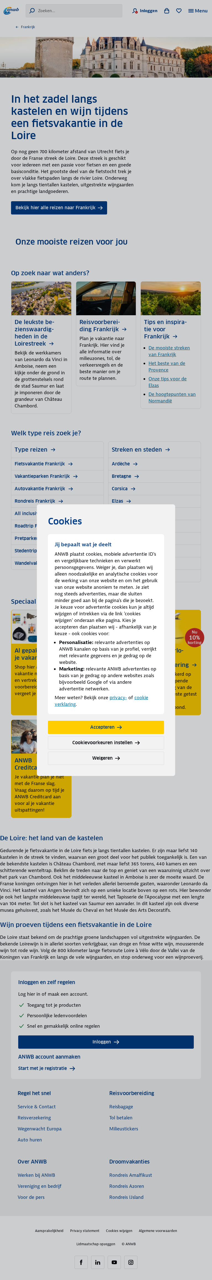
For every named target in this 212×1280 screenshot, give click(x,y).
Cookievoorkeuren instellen (102, 743)
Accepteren (102, 727)
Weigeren (102, 758)
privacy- (118, 698)
